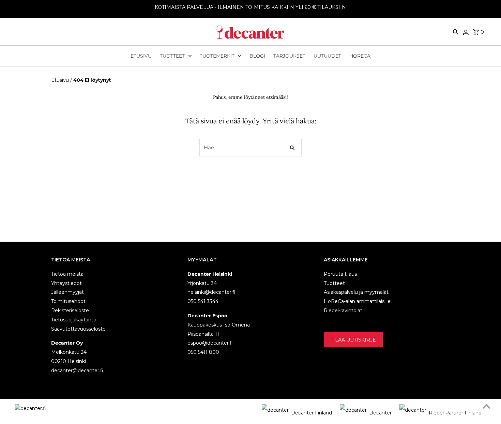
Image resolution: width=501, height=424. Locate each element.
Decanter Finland (311, 413)
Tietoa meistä (67, 274)
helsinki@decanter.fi (211, 292)
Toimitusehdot (68, 301)
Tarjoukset (289, 56)
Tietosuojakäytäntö (73, 319)
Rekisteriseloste (70, 310)
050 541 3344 (202, 301)
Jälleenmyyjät (67, 292)
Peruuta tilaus (340, 274)
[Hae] (455, 31)
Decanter (380, 413)
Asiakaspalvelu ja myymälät (356, 292)
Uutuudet (327, 56)
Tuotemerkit (217, 56)
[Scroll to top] (486, 406)
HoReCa (359, 56)
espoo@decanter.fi (210, 343)
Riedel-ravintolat (343, 310)
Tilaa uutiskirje (353, 339)
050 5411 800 (203, 352)
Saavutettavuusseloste (78, 328)
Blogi (257, 56)
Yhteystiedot (66, 283)
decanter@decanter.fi (77, 370)
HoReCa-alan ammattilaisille (357, 301)
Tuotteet (172, 56)
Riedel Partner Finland (455, 413)
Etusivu (141, 56)
